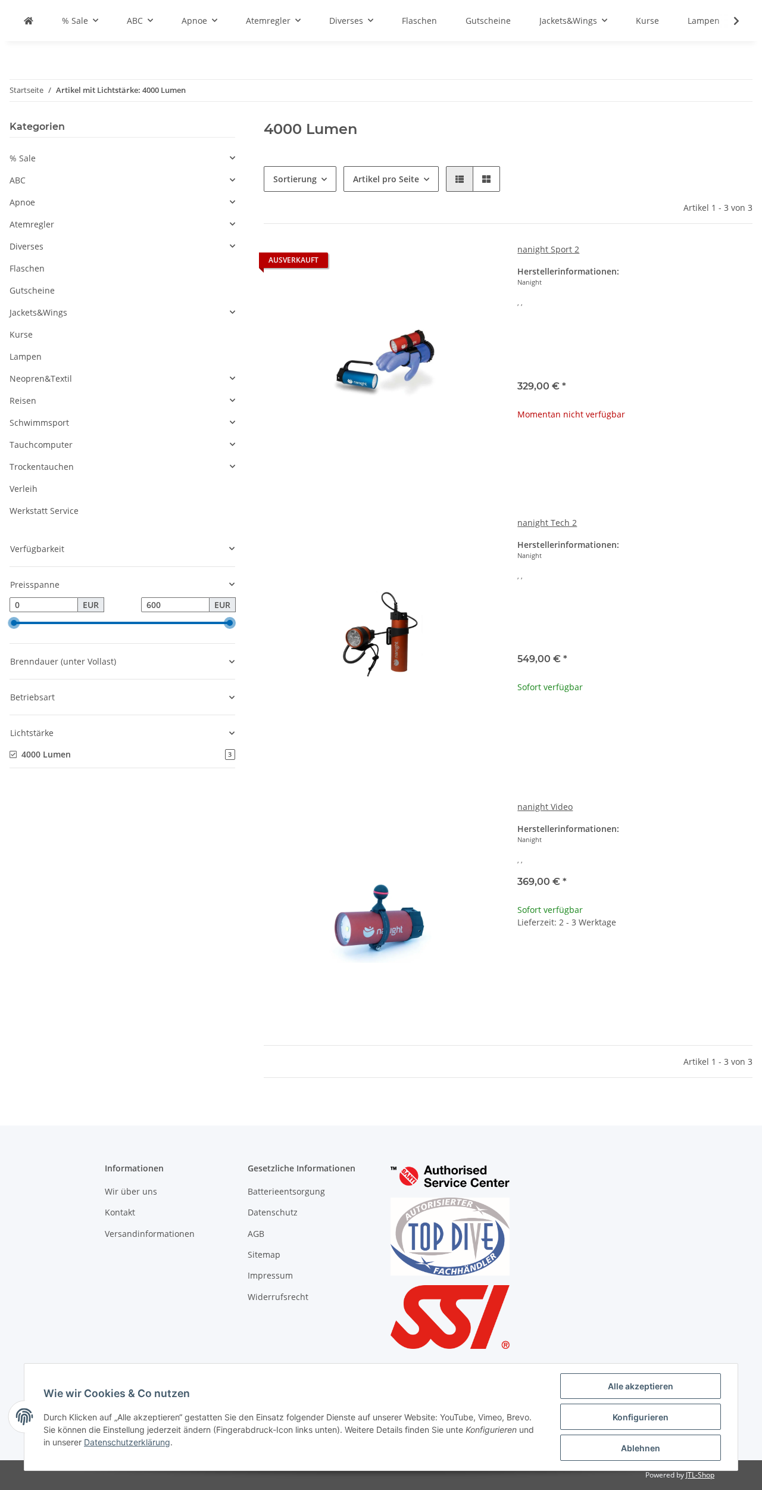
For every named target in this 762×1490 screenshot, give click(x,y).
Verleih (24, 488)
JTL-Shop (700, 1475)
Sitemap (264, 1254)
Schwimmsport (39, 422)
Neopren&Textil (41, 378)
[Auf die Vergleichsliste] (447, 821)
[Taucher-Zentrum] (29, 20)
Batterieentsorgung (286, 1191)
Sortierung (295, 179)
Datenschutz (273, 1212)
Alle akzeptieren (640, 1386)
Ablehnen (640, 1448)
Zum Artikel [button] (634, 452)
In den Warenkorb (635, 996)
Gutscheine (32, 290)
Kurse (21, 334)
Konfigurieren (641, 1417)
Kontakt (120, 1212)
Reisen (23, 400)
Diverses (26, 246)
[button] (459, 179)
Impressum (270, 1275)
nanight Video (545, 806)
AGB (256, 1233)
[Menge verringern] (527, 961)
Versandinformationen (150, 1233)
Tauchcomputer (41, 444)
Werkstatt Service (44, 510)
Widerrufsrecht (278, 1296)
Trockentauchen (42, 466)
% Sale (23, 158)
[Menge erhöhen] (743, 961)
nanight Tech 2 (547, 522)
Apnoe (22, 202)
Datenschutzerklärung (127, 1442)
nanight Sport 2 (548, 249)
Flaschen (27, 268)
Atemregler (32, 224)
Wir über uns (131, 1191)
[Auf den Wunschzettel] (478, 821)
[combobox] (634, 347)
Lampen (26, 356)
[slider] (14, 623)
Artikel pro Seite (386, 179)
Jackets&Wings (38, 312)
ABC (18, 180)
